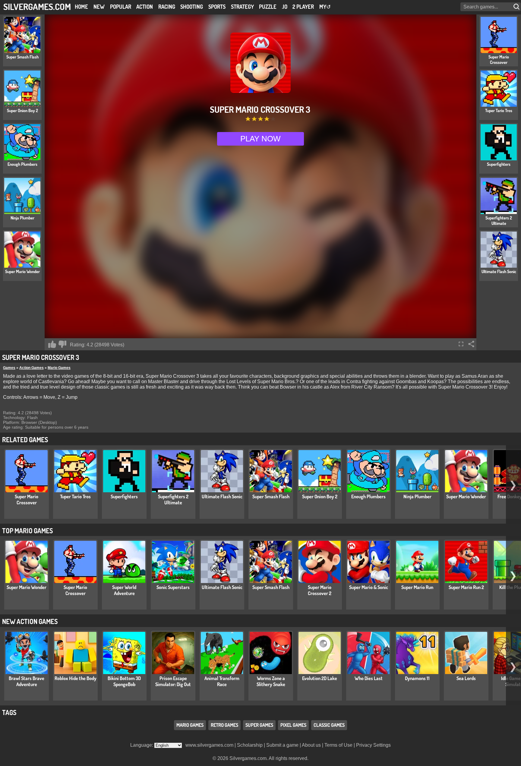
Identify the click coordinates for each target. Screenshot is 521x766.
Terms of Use (338, 745)
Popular (120, 6)
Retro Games (224, 725)
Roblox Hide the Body (75, 678)
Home (81, 6)
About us (311, 745)
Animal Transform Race (221, 681)
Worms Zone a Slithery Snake (271, 681)
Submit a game (282, 745)
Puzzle (267, 6)
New (99, 6)
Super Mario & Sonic (368, 587)
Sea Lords (466, 678)
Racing (166, 6)
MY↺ (325, 6)
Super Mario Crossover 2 (319, 590)
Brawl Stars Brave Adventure (26, 681)
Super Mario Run (417, 587)
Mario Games (59, 368)
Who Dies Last (369, 678)
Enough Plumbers (368, 496)
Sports (217, 6)
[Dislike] (62, 344)
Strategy (242, 6)
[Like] (52, 344)
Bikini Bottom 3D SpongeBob (124, 681)
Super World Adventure (124, 590)
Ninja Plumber (417, 496)
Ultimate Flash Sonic (222, 496)
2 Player (303, 6)
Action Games (31, 368)
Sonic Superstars (173, 587)
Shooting (191, 6)
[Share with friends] (471, 344)
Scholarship (250, 745)
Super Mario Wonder (466, 496)
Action (144, 6)
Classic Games (329, 725)
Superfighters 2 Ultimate (173, 499)
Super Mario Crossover (26, 499)
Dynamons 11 (417, 678)
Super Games (259, 725)
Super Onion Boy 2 (319, 496)
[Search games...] (517, 6)
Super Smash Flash (270, 496)
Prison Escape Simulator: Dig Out (173, 681)
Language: (142, 745)
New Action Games (30, 621)
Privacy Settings (373, 745)
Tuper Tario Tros (75, 496)
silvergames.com (37, 6)
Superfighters (124, 496)
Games (9, 368)
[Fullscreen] (461, 344)
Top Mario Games (27, 530)
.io (284, 6)
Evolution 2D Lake (319, 678)
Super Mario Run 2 (466, 587)
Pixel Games (293, 725)
